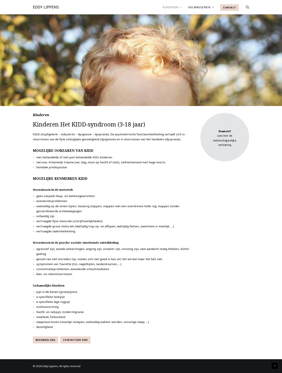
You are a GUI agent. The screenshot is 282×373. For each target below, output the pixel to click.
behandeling (45, 340)
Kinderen (171, 7)
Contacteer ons (75, 340)
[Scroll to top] (275, 365)
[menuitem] (172, 7)
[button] (247, 7)
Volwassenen (199, 7)
